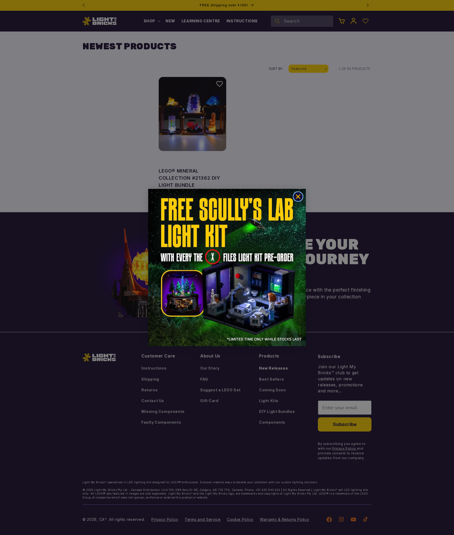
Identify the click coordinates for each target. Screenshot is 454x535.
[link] (227, 267)
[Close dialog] (298, 196)
